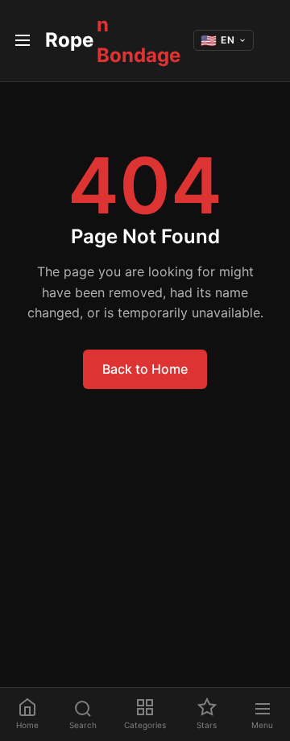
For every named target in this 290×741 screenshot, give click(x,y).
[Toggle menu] (22, 40)
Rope (112, 40)
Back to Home (145, 369)
